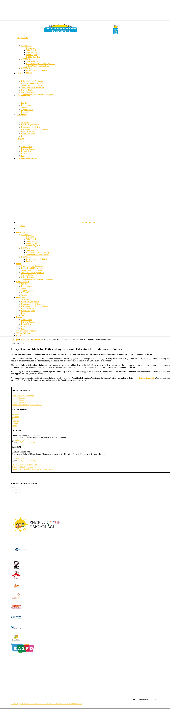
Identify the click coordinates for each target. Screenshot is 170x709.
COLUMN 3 (26, 257)
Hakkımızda (25, 339)
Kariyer (24, 326)
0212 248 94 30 (21, 440)
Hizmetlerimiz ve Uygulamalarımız (35, 306)
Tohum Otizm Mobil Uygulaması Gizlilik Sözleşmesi (32, 469)
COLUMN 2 (26, 248)
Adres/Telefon (26, 320)
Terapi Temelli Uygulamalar (32, 270)
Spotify (14, 426)
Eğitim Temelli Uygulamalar (32, 268)
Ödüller (24, 288)
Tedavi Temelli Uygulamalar (32, 273)
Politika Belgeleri (33, 246)
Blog (23, 329)
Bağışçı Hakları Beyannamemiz (24, 467)
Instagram (15, 414)
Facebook (15, 417)
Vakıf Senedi (31, 239)
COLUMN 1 (26, 235)
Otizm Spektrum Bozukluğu (32, 266)
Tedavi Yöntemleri (19, 398)
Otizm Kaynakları (28, 277)
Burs (23, 313)
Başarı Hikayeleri (28, 311)
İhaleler (29, 261)
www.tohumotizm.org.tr (144, 378)
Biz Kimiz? (30, 237)
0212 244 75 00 (21, 458)
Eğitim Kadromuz (28, 308)
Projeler (24, 284)
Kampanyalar (26, 286)
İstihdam (24, 293)
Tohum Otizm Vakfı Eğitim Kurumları (27, 405)
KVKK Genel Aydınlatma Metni (24, 465)
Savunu (24, 295)
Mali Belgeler (31, 243)
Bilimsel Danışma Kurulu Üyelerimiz (40, 252)
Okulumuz (25, 299)
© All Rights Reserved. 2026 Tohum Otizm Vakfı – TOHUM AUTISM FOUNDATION (46, 704)
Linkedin (15, 421)
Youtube (15, 423)
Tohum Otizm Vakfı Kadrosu (37, 255)
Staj (22, 315)
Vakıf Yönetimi (32, 250)
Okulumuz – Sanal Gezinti (31, 304)
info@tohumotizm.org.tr (28, 442)
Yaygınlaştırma (27, 290)
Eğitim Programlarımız (30, 302)
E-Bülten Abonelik (28, 322)
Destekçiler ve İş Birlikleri (36, 259)
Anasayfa (15, 339)
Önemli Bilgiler (27, 275)
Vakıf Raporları (32, 241)
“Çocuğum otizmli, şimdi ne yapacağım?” (37, 279)
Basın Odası (26, 324)
